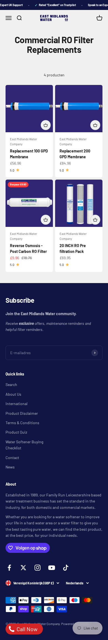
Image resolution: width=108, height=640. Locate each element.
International (16, 403)
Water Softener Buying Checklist (24, 444)
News (10, 467)
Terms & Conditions (22, 422)
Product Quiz (16, 432)
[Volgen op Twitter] (23, 567)
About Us (13, 394)
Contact (12, 457)
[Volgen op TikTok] (66, 567)
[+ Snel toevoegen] (46, 125)
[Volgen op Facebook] (9, 567)
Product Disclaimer (22, 413)
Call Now (26, 629)
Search (11, 384)
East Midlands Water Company (23, 141)
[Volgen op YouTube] (51, 567)
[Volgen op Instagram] (37, 567)
